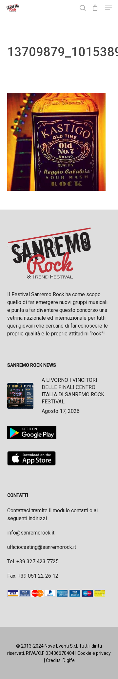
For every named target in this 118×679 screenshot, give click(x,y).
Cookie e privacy (94, 653)
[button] (108, 8)
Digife (69, 660)
